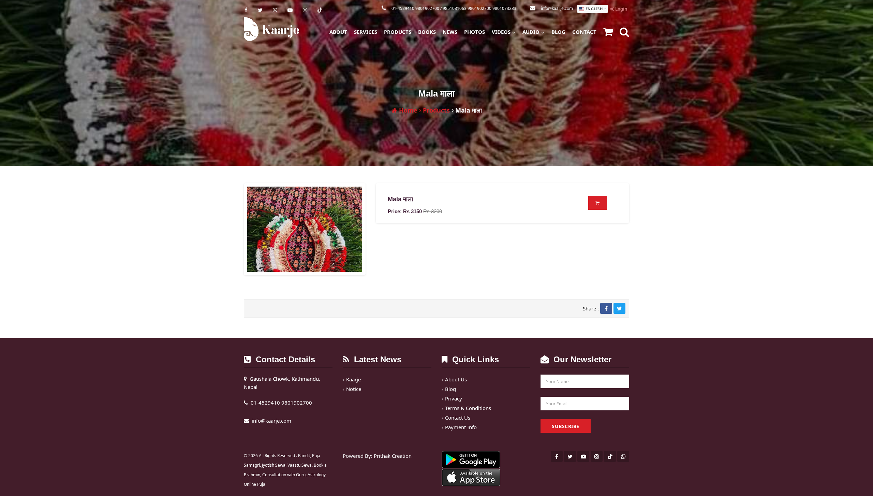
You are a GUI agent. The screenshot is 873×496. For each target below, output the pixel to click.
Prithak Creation (393, 455)
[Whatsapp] (275, 9)
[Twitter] (260, 9)
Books (427, 31)
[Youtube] (290, 9)
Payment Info (461, 427)
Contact (584, 31)
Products (397, 31)
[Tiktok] (320, 9)
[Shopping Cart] (608, 32)
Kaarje (353, 379)
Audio (530, 31)
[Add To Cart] (597, 203)
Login (620, 9)
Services (365, 31)
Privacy (453, 398)
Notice (353, 388)
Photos (474, 31)
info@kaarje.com (557, 8)
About (338, 31)
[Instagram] (305, 9)
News (450, 31)
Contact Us (457, 417)
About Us (456, 379)
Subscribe (565, 426)
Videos (501, 31)
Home (407, 110)
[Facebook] (246, 9)
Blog (558, 31)
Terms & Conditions (468, 408)
